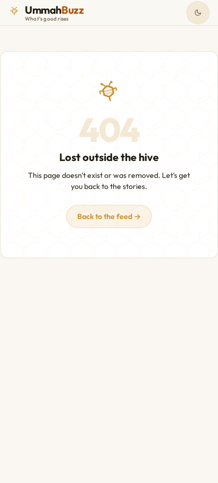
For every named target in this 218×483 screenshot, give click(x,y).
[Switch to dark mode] (198, 12)
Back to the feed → (109, 216)
